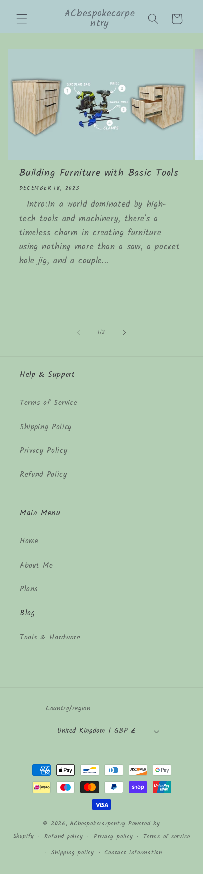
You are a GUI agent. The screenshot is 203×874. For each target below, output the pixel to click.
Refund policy (63, 836)
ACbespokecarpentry (98, 823)
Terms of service (166, 836)
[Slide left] (79, 332)
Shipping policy (72, 852)
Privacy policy (113, 836)
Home (29, 541)
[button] (22, 19)
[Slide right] (124, 332)
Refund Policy (43, 475)
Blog (27, 613)
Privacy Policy (43, 451)
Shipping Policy (46, 427)
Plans (28, 589)
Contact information (133, 852)
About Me (36, 565)
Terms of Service (49, 403)
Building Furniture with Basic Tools (99, 173)
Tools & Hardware (50, 637)
